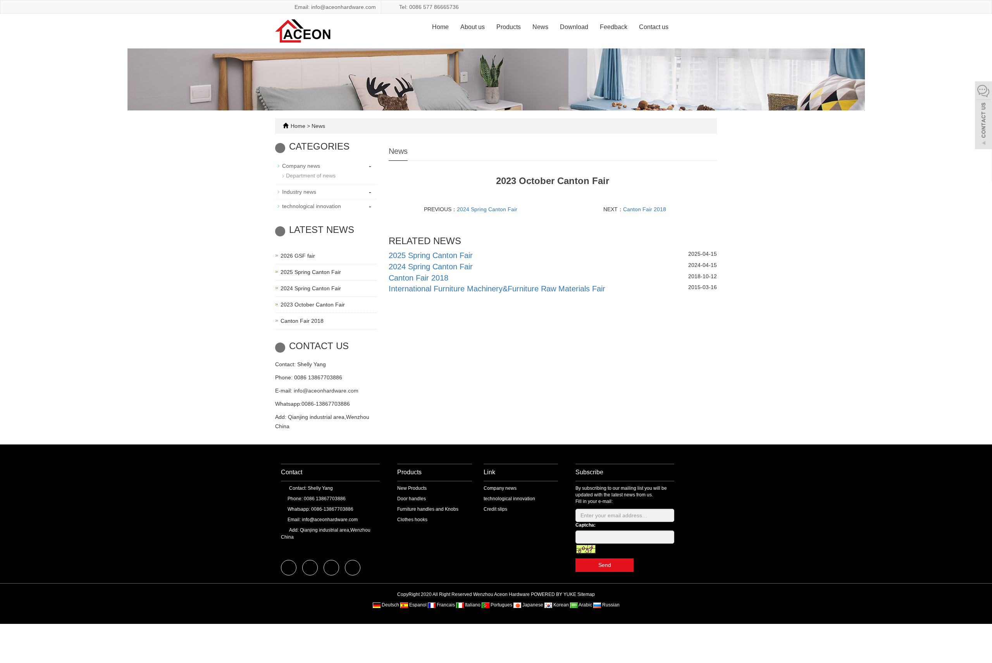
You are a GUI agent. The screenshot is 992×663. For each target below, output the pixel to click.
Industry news (299, 192)
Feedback (613, 27)
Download (574, 27)
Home (440, 27)
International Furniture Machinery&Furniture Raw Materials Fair (497, 288)
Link (489, 472)
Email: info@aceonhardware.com (334, 7)
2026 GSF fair (298, 256)
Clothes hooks (412, 519)
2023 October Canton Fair (313, 304)
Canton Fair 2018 (644, 209)
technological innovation (311, 206)
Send (604, 565)
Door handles (411, 498)
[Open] (983, 116)
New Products (412, 488)
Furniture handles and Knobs (427, 509)
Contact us (653, 27)
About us (472, 27)
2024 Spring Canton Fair (487, 209)
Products (508, 27)
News (540, 27)
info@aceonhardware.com (326, 390)
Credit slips (495, 509)
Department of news (311, 175)
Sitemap (586, 594)
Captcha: (585, 525)
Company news (301, 166)
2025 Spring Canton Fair (431, 255)
